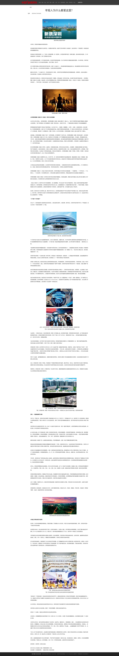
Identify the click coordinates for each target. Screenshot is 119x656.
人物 (56, 2)
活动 (74, 2)
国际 (51, 2)
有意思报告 (63, 2)
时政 (42, 2)
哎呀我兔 (71, 2)
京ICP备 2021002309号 (36, 653)
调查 (53, 2)
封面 (40, 2)
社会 (45, 2)
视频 (67, 2)
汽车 (59, 2)
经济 (48, 2)
